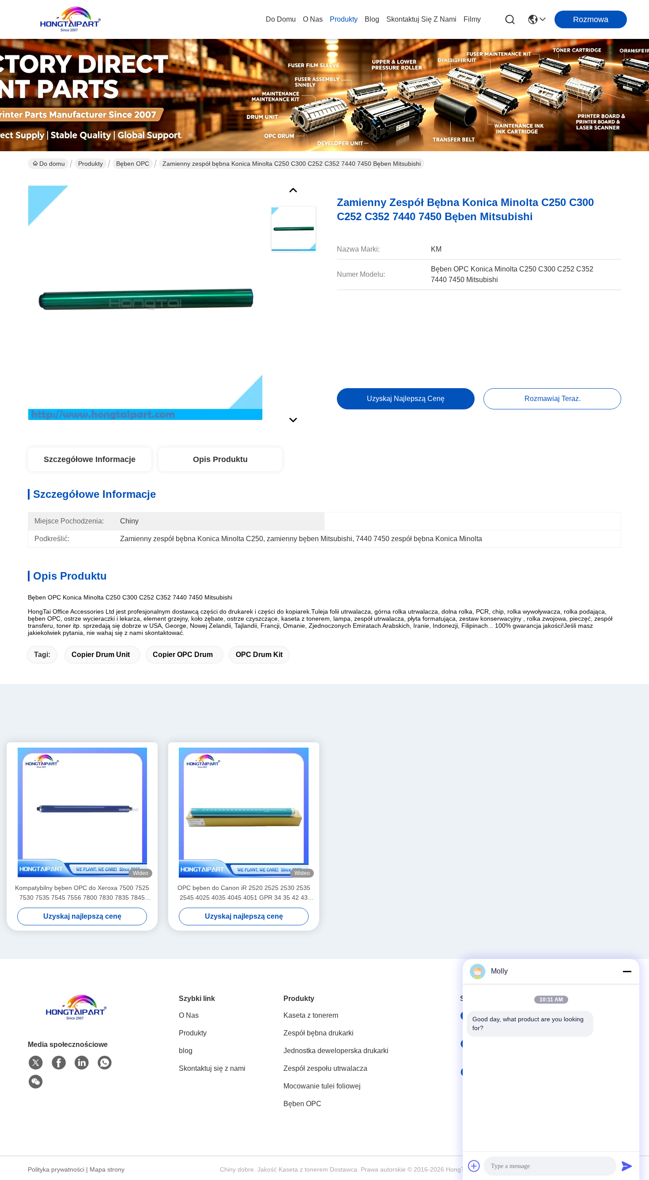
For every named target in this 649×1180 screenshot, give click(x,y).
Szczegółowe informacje (90, 459)
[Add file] (474, 1166)
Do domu (281, 19)
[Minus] (627, 971)
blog (372, 19)
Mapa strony (107, 1169)
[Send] (627, 1166)
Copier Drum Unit (101, 654)
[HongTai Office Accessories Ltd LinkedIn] (82, 1063)
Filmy (472, 19)
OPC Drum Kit (259, 654)
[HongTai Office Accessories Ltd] (70, 19)
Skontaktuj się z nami (421, 19)
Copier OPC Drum (183, 654)
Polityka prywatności (56, 1169)
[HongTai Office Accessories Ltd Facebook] (59, 1063)
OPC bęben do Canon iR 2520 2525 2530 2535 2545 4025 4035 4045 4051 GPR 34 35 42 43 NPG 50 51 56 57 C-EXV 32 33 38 (243, 893)
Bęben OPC (132, 163)
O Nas (313, 19)
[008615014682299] (105, 1063)
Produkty (344, 19)
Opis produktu (220, 459)
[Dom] (76, 1018)
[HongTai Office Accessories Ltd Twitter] (36, 1063)
